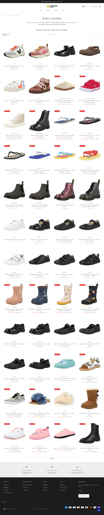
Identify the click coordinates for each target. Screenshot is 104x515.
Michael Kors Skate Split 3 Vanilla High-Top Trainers (14, 136)
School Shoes (64, 30)
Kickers (39, 376)
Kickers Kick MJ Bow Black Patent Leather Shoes (39, 379)
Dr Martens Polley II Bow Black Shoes (14, 344)
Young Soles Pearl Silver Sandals (90, 379)
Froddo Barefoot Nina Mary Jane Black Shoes (89, 240)
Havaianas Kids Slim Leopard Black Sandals (14, 171)
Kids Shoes (45, 487)
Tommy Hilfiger (14, 446)
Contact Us (25, 490)
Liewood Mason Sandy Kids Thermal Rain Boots (64, 310)
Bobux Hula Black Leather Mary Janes (90, 344)
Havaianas (64, 133)
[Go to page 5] (29, 457)
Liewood (14, 307)
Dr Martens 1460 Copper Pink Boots (64, 205)
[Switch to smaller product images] (5, 35)
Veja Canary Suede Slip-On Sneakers (39, 66)
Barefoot (48, 10)
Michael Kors (14, 133)
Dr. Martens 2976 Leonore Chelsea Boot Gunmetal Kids (14, 205)
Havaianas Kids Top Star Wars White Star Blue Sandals (64, 136)
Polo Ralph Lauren (65, 98)
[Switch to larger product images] (3, 35)
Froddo (39, 237)
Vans (14, 411)
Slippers (53, 30)
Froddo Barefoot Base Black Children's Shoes (90, 275)
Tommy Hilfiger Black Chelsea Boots (89, 449)
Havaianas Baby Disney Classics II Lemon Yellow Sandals (89, 171)
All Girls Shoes (39, 30)
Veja (14, 63)
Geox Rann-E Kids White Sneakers (14, 239)
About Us (6, 485)
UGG (39, 411)
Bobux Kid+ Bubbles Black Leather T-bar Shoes (14, 379)
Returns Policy (26, 487)
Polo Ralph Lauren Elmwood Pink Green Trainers (89, 101)
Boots (45, 30)
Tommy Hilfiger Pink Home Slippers (39, 449)
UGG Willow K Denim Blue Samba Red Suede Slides (39, 414)
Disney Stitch (64, 376)
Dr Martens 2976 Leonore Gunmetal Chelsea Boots (39, 205)
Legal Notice (63, 485)
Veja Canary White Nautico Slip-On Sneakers (14, 66)
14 (70, 457)
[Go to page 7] (75, 457)
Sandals (48, 30)
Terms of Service (63, 487)
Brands (56, 10)
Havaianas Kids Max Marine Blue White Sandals (39, 171)
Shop (9, 15)
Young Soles (89, 376)
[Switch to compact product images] (8, 35)
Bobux (64, 342)
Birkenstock (89, 63)
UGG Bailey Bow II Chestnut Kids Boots (89, 414)
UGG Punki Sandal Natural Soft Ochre (65, 414)
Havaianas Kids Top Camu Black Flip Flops (90, 136)
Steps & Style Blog (8, 492)
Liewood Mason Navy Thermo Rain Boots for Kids (89, 310)
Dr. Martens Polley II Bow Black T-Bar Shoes (39, 344)
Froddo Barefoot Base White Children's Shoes (14, 275)
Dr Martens (14, 202)
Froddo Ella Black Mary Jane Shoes (39, 240)
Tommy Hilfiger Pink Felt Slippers (64, 448)
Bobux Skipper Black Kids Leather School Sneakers (64, 344)
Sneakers (58, 30)
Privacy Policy (63, 490)
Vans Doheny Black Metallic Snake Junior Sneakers (14, 414)
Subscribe (84, 496)
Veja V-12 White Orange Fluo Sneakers (14, 101)
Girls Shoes (15, 15)
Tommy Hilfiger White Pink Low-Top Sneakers (14, 449)
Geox (64, 63)
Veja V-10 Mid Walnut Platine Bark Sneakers (39, 101)
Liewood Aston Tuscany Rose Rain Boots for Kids (14, 310)
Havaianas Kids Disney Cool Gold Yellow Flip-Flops (64, 171)
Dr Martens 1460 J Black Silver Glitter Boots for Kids (89, 205)
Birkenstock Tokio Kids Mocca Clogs (89, 66)
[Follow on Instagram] (4, 502)
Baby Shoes (46, 485)
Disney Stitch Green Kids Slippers (64, 378)
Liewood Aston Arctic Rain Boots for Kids (39, 310)
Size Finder (6, 490)
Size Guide (6, 487)
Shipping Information (27, 485)
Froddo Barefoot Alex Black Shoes (65, 275)
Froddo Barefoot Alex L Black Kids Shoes (39, 275)
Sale (63, 10)
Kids (41, 10)
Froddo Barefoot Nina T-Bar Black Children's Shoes (64, 240)
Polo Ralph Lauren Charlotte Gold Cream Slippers (64, 101)
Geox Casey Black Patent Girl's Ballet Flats (64, 66)
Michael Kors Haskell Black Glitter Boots (39, 136)
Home (5, 15)
